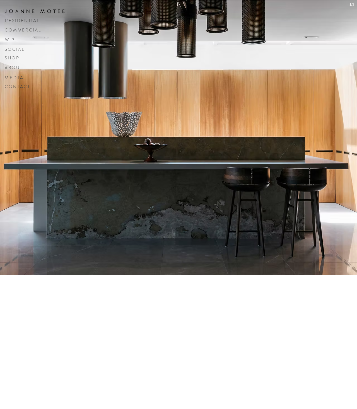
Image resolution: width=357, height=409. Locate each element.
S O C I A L (14, 49)
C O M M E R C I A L (22, 30)
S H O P (12, 58)
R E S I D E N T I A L (22, 21)
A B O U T (13, 68)
